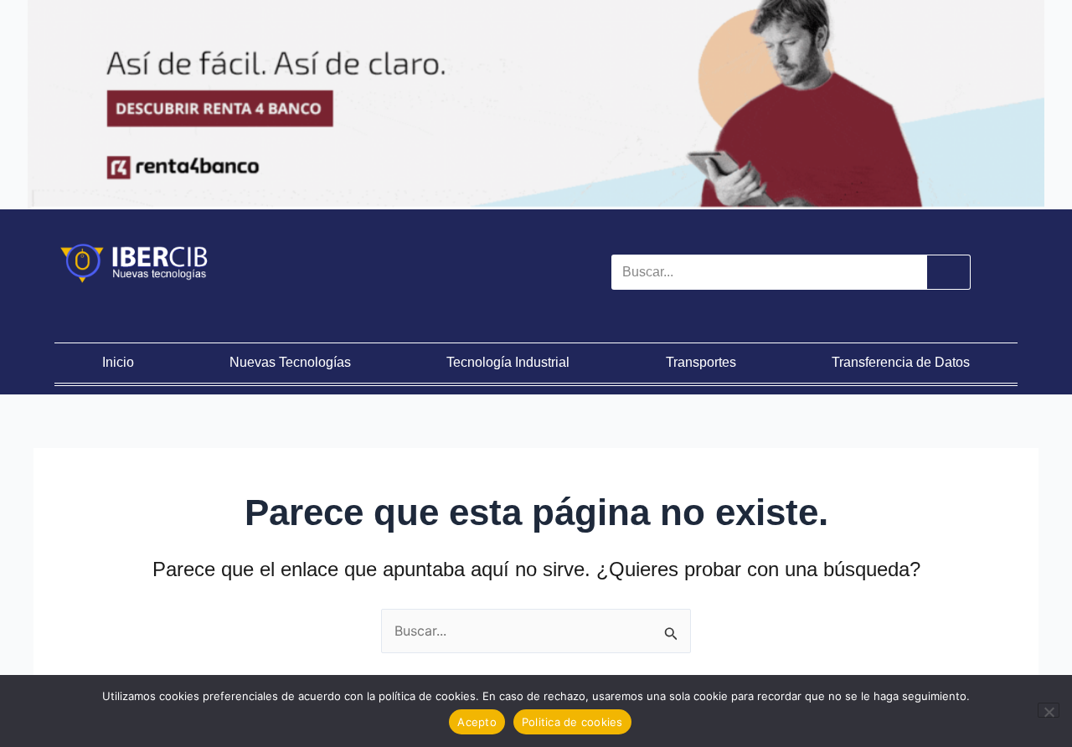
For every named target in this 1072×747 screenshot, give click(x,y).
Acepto (477, 722)
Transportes (701, 362)
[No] (1048, 710)
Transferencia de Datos (901, 362)
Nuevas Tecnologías (290, 362)
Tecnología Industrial (508, 362)
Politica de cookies (572, 722)
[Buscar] (948, 272)
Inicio (118, 362)
